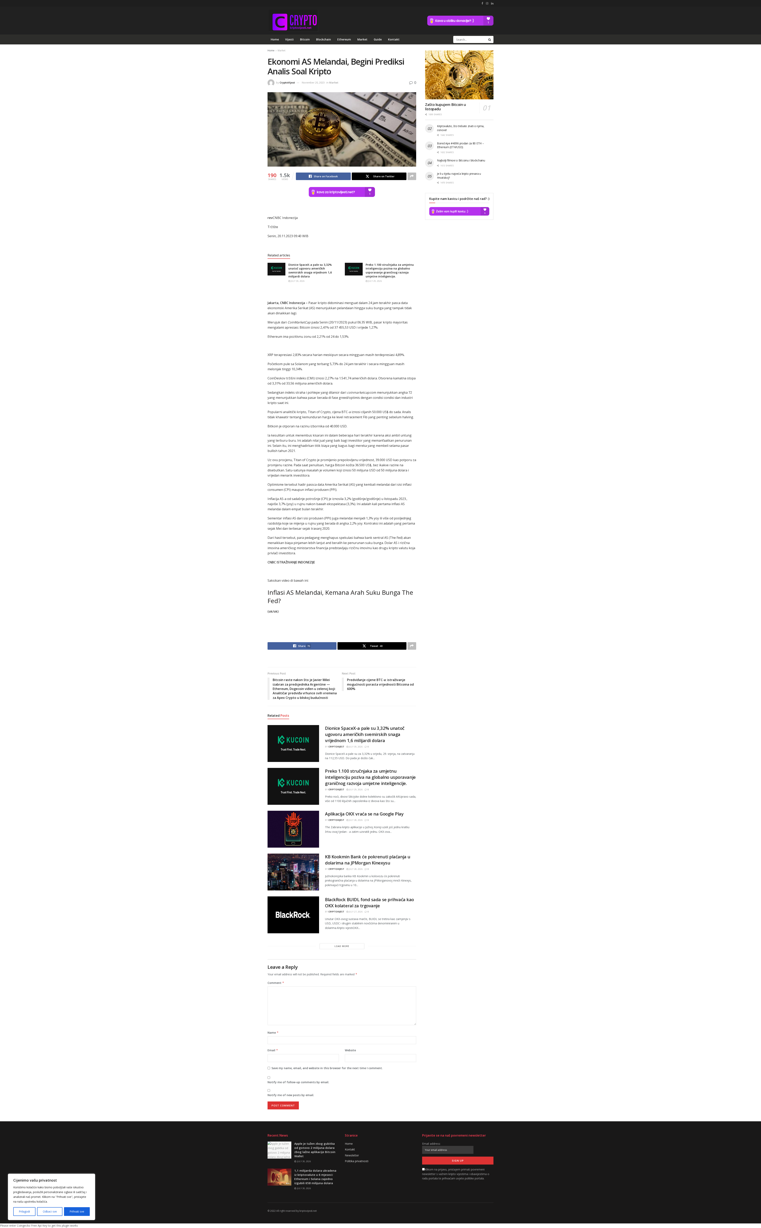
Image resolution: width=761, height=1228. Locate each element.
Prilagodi (24, 1211)
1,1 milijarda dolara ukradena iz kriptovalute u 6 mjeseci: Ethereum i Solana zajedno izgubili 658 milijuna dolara (315, 1177)
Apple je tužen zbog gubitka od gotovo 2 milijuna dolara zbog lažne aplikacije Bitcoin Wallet (314, 1150)
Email (273, 1050)
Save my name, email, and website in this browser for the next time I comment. (327, 1068)
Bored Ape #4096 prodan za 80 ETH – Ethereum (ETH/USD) (460, 145)
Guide (378, 39)
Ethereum (344, 39)
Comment (276, 983)
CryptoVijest (287, 82)
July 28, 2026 (355, 819)
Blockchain (323, 39)
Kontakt (394, 39)
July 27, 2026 (355, 911)
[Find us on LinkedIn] (492, 3)
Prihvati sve (77, 1211)
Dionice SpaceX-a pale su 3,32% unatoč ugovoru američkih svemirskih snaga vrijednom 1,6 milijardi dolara (310, 270)
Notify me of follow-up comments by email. (298, 1082)
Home (275, 39)
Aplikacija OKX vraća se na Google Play (364, 814)
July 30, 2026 (297, 280)
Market (362, 39)
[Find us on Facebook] (482, 3)
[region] (51, 1197)
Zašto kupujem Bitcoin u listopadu (445, 106)
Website (350, 1050)
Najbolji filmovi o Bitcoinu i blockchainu (461, 160)
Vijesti (289, 39)
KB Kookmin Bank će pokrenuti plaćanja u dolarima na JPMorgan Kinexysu (367, 860)
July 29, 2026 (374, 280)
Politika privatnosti (356, 1161)
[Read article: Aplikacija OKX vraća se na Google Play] (293, 829)
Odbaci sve (50, 1211)
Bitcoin (305, 39)
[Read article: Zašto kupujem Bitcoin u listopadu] (459, 74)
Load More (342, 946)
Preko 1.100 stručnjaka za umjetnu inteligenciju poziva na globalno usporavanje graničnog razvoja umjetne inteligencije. (390, 270)
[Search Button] (489, 39)
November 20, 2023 (313, 82)
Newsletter (352, 1155)
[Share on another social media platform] (411, 176)
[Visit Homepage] (293, 21)
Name (273, 1032)
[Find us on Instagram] (487, 3)
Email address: (431, 1143)
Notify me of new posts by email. (291, 1095)
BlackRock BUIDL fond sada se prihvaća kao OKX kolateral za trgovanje (369, 902)
